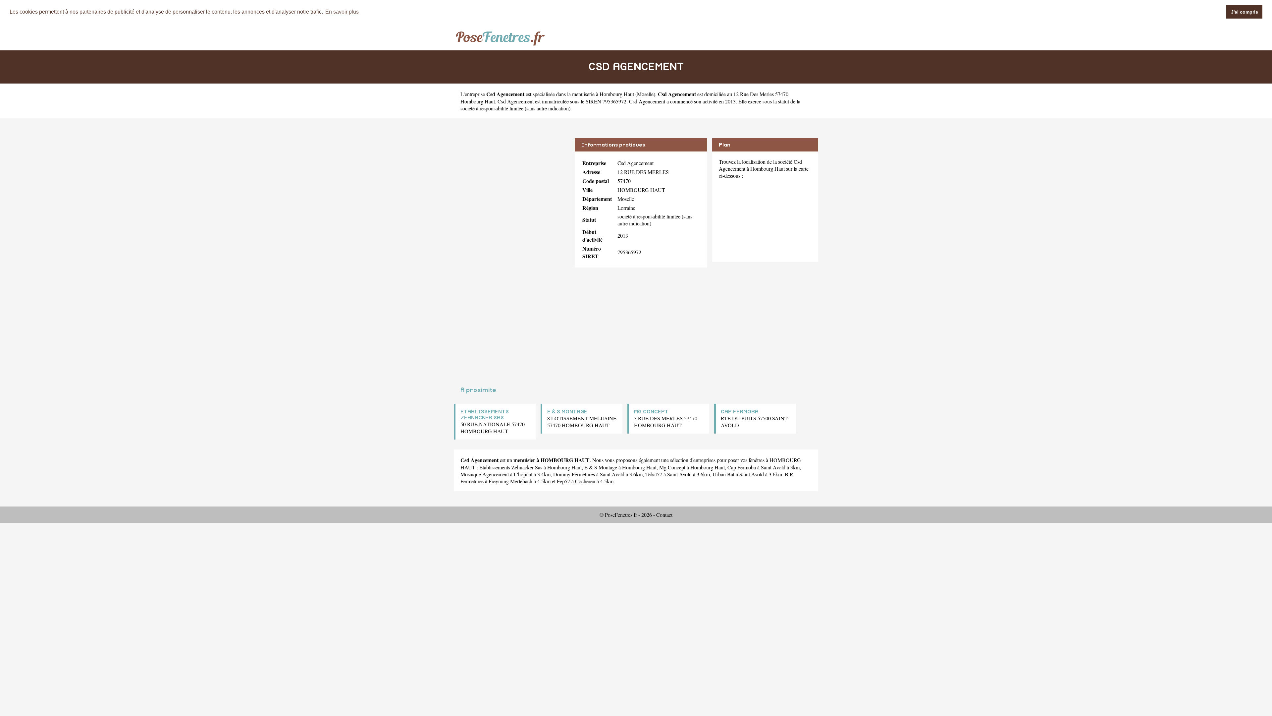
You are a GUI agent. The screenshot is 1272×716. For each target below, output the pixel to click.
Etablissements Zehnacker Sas (510, 467)
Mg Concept (672, 467)
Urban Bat (723, 474)
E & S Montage (600, 467)
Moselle (645, 93)
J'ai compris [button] (1244, 12)
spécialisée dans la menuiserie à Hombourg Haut (583, 93)
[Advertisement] (512, 184)
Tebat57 (653, 474)
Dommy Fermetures (574, 474)
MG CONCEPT (651, 411)
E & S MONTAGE (567, 411)
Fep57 (563, 481)
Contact (664, 514)
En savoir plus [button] (342, 12)
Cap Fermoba (741, 467)
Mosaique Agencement (484, 474)
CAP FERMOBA (740, 411)
